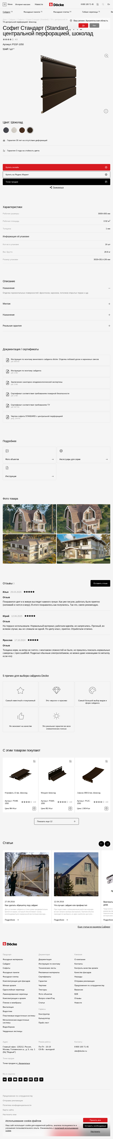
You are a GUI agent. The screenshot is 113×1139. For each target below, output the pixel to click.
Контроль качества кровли (86, 968)
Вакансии (78, 990)
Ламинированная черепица (15, 994)
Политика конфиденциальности (17, 1105)
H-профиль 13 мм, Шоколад (16, 793)
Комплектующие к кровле (14, 998)
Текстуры (43, 990)
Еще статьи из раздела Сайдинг (94, 927)
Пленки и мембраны (12, 1003)
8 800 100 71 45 (81, 1047)
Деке (5, 19)
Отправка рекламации (84, 981)
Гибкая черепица (90, 12)
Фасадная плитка (61, 12)
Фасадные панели (32, 12)
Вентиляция (8, 1007)
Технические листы (47, 968)
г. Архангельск (23, 1063)
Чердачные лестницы (12, 1031)
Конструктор (44, 1014)
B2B (76, 994)
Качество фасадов (82, 972)
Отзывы (77, 998)
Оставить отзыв (100, 583)
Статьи (42, 1003)
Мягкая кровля (9, 985)
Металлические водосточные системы (16, 1021)
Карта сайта (8, 1110)
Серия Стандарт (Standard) (37, 19)
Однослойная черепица (13, 990)
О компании (79, 959)
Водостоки (7, 1011)
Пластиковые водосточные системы (19, 1016)
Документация (45, 959)
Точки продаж (12, 182)
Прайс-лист (44, 1023)
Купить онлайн (12, 167)
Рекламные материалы (49, 972)
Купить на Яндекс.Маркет (17, 174)
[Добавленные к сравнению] (97, 4)
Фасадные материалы (13, 959)
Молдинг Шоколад (48, 793)
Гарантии (43, 981)
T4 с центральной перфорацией (63, 19)
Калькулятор (44, 1018)
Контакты (78, 964)
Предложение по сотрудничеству (18, 1096)
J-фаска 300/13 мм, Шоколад (88, 793)
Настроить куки (9, 1114)
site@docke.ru (80, 1051)
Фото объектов (45, 994)
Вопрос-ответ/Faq (47, 998)
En (109, 4)
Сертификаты (45, 977)
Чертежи (42, 985)
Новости (78, 1003)
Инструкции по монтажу (49, 964)
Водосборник (9, 1027)
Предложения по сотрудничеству (89, 985)
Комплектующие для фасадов (16, 981)
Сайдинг (6, 12)
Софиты (21, 19)
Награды (78, 977)
